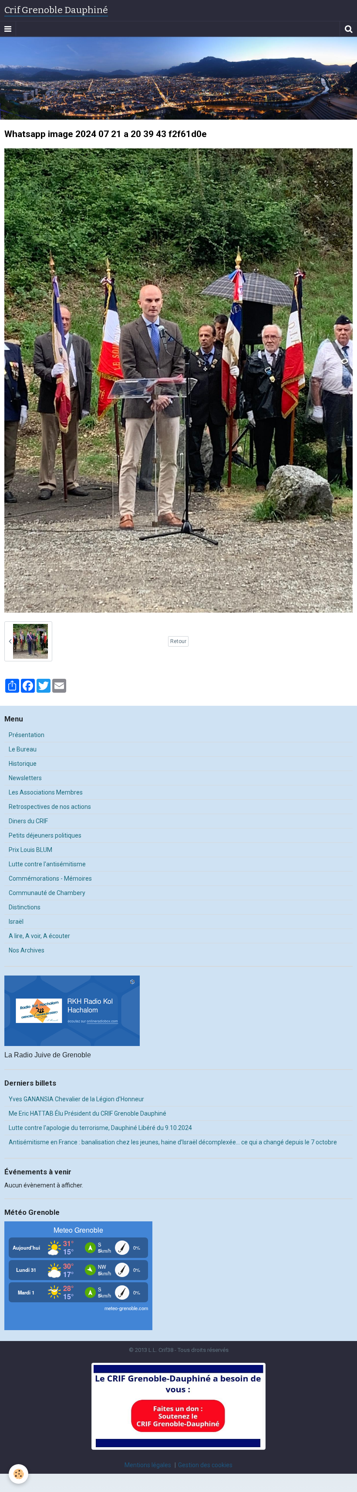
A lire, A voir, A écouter (39, 935)
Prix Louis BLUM (30, 849)
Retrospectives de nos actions (50, 806)
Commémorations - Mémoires (50, 878)
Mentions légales (148, 1465)
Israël (16, 921)
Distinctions (24, 907)
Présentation (26, 734)
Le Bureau (23, 749)
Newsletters (25, 777)
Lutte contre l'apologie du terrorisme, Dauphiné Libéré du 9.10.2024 (100, 1127)
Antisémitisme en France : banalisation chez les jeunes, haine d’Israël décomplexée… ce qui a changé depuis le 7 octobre (173, 1142)
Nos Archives (26, 950)
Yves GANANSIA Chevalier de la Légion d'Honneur (76, 1099)
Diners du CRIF (28, 821)
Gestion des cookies (205, 1465)
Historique (23, 763)
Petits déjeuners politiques (45, 835)
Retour (178, 641)
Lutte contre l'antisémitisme (47, 864)
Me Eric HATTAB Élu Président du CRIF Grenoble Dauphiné (87, 1113)
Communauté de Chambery (47, 892)
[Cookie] (18, 1474)
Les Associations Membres (46, 792)
